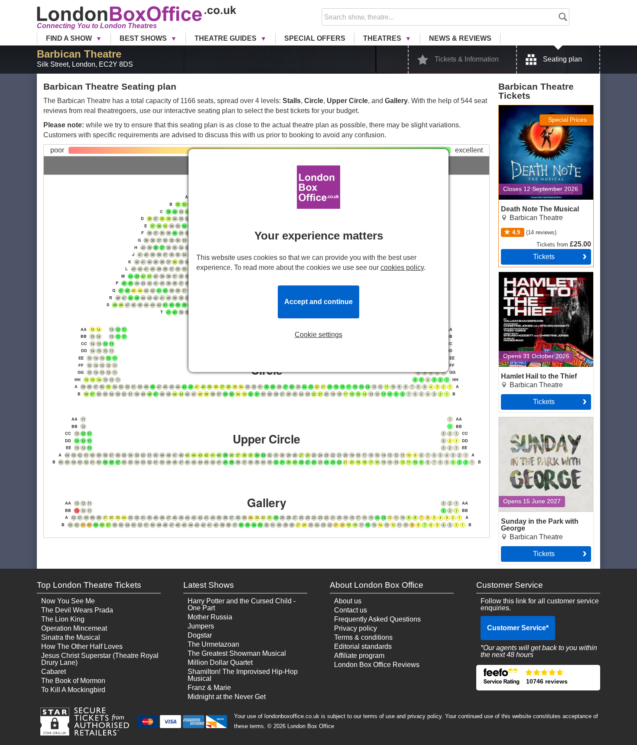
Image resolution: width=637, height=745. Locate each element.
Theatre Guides (226, 38)
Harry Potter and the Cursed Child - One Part (242, 604)
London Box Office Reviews (376, 664)
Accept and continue (318, 301)
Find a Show (70, 38)
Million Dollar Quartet (220, 662)
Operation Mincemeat (74, 628)
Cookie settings (318, 334)
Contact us (350, 610)
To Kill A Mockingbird (73, 689)
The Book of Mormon (73, 680)
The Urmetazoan (213, 644)
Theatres (383, 38)
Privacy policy (355, 628)
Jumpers (201, 626)
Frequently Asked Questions (377, 619)
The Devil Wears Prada (77, 610)
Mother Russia (210, 617)
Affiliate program (359, 655)
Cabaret (53, 671)
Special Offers (314, 38)
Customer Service (518, 628)
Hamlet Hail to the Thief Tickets (535, 279)
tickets (544, 256)
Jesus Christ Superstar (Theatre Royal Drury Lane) (100, 659)
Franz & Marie (209, 687)
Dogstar (200, 635)
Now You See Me (68, 601)
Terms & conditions (363, 637)
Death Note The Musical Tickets (536, 112)
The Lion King (62, 619)
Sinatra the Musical (70, 637)
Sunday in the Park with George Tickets (535, 424)
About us (347, 601)
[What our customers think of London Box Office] (538, 677)
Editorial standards (363, 646)
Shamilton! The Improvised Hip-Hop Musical (243, 675)
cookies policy (402, 267)
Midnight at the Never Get (227, 696)
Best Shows (144, 38)
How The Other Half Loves (82, 646)
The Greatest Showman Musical (237, 653)
